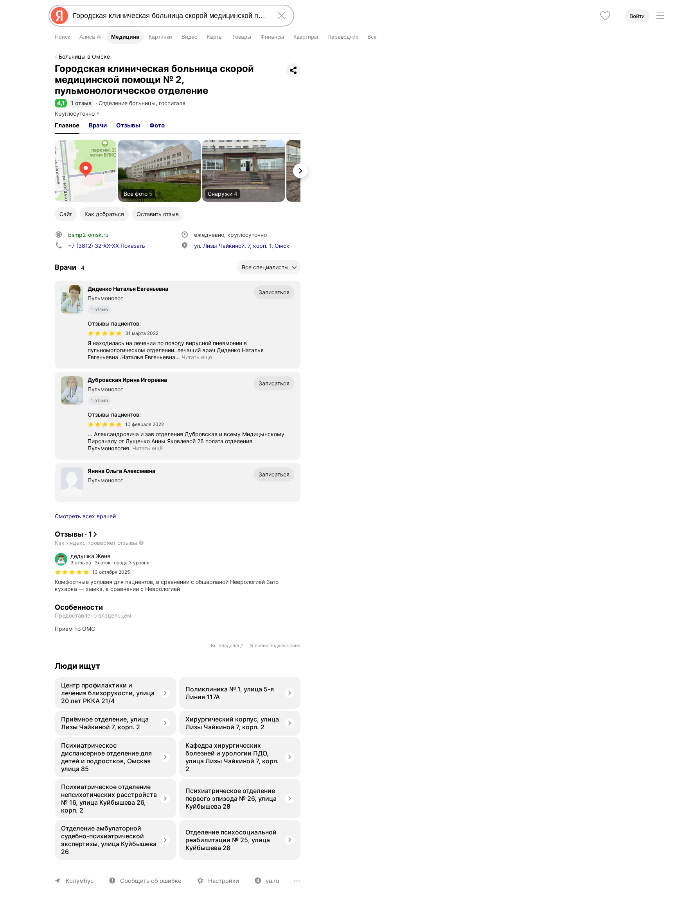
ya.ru (272, 880)
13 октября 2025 (111, 572)
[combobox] (169, 15)
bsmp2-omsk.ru (88, 234)
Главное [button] (67, 125)
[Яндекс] (59, 15)
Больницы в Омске (84, 56)
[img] (105, 333)
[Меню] (660, 15)
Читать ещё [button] (197, 357)
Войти (637, 16)
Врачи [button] (98, 125)
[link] (85, 170)
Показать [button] (106, 245)
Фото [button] (157, 125)
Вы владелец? (227, 645)
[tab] (67, 125)
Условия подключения (275, 645)
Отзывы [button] (128, 125)
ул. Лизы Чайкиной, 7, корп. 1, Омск (241, 245)
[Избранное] (605, 15)
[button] (61, 103)
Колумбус (79, 880)
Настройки (223, 880)
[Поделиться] (293, 70)
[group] (177, 573)
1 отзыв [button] (81, 103)
